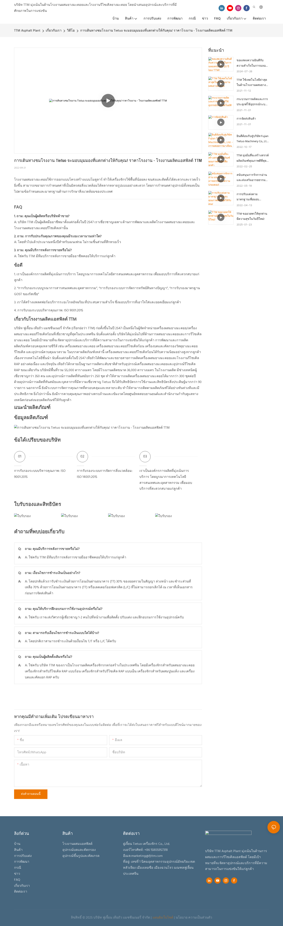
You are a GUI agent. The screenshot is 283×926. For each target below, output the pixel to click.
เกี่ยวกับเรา (54, 30)
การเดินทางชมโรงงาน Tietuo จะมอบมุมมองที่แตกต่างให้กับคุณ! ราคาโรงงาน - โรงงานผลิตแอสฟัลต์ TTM (156, 30)
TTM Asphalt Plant (27, 30)
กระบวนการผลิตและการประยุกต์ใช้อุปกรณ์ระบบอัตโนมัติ (252, 102)
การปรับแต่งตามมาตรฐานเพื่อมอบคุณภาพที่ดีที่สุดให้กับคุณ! (252, 197)
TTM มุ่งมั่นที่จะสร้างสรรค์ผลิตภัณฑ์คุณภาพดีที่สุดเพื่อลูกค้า (253, 158)
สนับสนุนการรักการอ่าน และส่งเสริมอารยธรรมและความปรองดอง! (252, 178)
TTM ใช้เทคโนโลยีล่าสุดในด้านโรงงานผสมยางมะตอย (252, 83)
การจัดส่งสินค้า (246, 118)
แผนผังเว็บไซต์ (162, 917)
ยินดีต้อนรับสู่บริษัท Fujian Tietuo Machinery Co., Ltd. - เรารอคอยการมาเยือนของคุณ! (252, 139)
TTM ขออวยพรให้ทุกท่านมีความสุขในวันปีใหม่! (252, 216)
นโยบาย (181, 917)
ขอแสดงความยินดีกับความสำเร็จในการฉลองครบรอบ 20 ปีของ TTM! (252, 63)
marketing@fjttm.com (147, 856)
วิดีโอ (71, 30)
